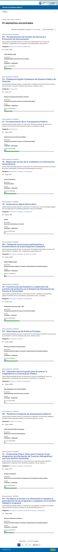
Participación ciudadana (16, 171)
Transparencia (27, 46)
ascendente (34, 29)
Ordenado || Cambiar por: (26, 29)
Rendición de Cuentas (15, 46)
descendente (21, 29)
